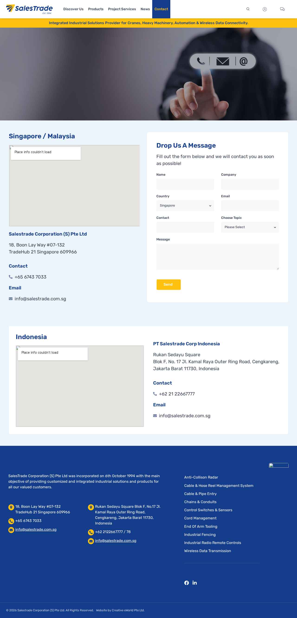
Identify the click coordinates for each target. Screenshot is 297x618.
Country (162, 196)
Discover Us (73, 9)
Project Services (122, 9)
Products (95, 9)
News (145, 9)
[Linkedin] (194, 583)
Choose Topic (231, 218)
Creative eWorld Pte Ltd (128, 610)
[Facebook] (186, 583)
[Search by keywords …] (247, 9)
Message (163, 239)
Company (228, 175)
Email (225, 196)
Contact (161, 9)
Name (160, 175)
